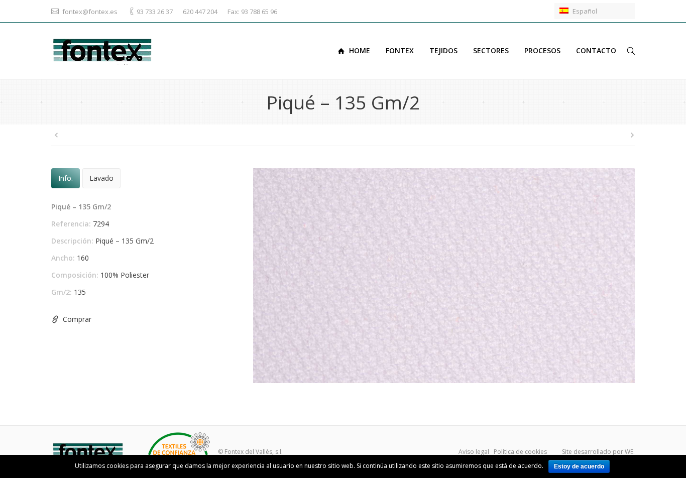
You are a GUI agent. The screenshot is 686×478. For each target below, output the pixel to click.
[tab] (65, 178)
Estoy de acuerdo (579, 466)
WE (629, 451)
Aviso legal (474, 451)
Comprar (77, 319)
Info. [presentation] (65, 178)
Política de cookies (520, 451)
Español (584, 11)
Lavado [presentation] (101, 178)
